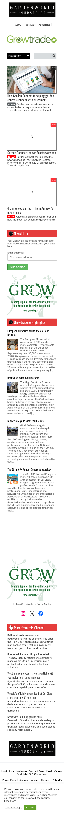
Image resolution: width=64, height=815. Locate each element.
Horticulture (7, 771)
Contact (30, 25)
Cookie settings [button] (13, 807)
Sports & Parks (36, 771)
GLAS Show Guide (38, 774)
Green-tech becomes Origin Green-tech (28, 654)
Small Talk (22, 774)
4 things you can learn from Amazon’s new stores (30, 210)
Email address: (15, 252)
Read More (10, 800)
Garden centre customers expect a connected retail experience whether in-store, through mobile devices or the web (30, 107)
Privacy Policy (9, 780)
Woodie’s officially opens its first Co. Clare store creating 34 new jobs (29, 695)
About (18, 25)
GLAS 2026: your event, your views (25, 419)
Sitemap (24, 780)
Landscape (21, 771)
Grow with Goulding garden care (24, 717)
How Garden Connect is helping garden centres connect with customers (30, 97)
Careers (58, 771)
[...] (51, 368)
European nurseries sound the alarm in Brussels (28, 331)
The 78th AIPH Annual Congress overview (29, 468)
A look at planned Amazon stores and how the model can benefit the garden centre (31, 218)
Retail (54, 68)
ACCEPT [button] (30, 807)
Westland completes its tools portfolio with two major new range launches (30, 675)
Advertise (44, 25)
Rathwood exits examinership (23, 376)
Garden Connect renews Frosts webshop (31, 152)
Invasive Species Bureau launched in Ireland (30, 516)
